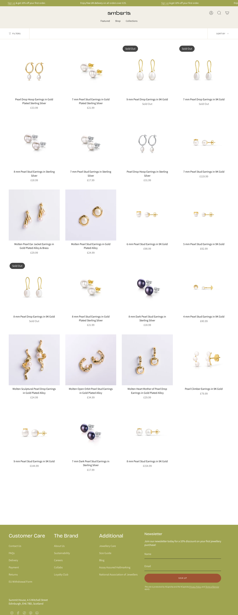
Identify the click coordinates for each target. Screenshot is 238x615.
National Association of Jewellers (118, 574)
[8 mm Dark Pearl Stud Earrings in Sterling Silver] (147, 287)
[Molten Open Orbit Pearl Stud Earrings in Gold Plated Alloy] (90, 359)
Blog (101, 560)
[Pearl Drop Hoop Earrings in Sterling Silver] (147, 142)
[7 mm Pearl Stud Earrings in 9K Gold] (203, 142)
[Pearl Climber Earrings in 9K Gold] (203, 359)
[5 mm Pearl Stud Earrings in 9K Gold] (203, 215)
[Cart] (227, 13)
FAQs (12, 553)
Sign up (11, 3)
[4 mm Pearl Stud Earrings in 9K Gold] (203, 287)
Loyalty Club (61, 574)
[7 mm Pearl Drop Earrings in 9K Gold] (203, 70)
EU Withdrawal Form (20, 581)
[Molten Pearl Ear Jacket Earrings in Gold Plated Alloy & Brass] (34, 215)
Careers (58, 560)
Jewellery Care (107, 546)
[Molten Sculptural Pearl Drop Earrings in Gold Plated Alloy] (34, 359)
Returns (13, 574)
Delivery (13, 560)
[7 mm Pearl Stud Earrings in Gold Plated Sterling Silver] (90, 70)
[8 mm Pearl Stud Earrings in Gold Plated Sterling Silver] (90, 287)
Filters (16, 33)
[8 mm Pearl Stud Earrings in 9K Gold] (147, 432)
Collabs (58, 567)
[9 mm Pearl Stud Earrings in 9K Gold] (34, 432)
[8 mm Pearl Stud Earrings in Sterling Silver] (34, 142)
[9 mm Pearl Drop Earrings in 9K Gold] (147, 70)
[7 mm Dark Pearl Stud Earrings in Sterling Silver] (90, 432)
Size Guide (105, 553)
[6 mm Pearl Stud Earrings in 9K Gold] (147, 215)
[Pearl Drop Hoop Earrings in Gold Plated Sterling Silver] (34, 70)
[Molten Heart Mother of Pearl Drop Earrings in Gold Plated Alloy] (147, 359)
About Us (59, 546)
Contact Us (15, 546)
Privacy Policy (195, 586)
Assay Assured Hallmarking (114, 567)
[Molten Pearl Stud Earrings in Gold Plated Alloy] (90, 215)
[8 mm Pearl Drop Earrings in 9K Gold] (34, 287)
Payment (14, 567)
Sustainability (62, 553)
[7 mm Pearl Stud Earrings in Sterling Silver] (90, 142)
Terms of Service (212, 586)
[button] (105, 21)
